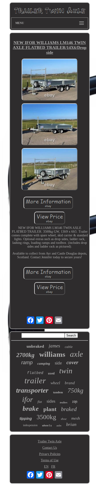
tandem (58, 392)
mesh (75, 418)
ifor (27, 399)
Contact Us (49, 447)
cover (72, 362)
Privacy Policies (49, 454)
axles (59, 425)
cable (69, 347)
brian (71, 424)
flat (40, 402)
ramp (27, 362)
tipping (26, 419)
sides (51, 401)
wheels (47, 425)
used (51, 373)
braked (69, 409)
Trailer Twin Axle (50, 441)
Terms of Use (49, 460)
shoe (64, 419)
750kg (75, 390)
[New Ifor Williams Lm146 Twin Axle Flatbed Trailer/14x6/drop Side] (49, 80)
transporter (32, 390)
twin (65, 371)
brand (70, 383)
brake (31, 408)
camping (43, 363)
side (58, 362)
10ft (74, 402)
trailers (63, 402)
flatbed (35, 373)
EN (46, 466)
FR (53, 466)
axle (76, 354)
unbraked (35, 346)
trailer (35, 380)
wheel (55, 383)
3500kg (46, 417)
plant (49, 409)
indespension (30, 425)
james (54, 346)
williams (52, 354)
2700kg (25, 355)
